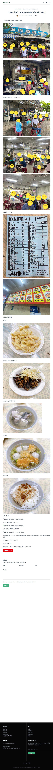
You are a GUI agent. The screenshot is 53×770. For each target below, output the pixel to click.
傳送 (31, 753)
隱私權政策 (5, 734)
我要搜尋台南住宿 (8, 550)
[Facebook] (23, 763)
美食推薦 (35, 15)
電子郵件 (21, 565)
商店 (29, 729)
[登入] (43, 2)
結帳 (29, 735)
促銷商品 (5, 732)
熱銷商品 (5, 730)
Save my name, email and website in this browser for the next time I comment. (20, 582)
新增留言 (5, 570)
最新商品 (5, 729)
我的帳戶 (30, 730)
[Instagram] (26, 763)
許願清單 (30, 732)
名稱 (4, 565)
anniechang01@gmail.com (13, 748)
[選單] (49, 2)
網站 (36, 565)
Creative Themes (34, 767)
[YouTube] (29, 763)
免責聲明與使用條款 (7, 735)
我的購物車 (30, 734)
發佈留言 (6, 585)
